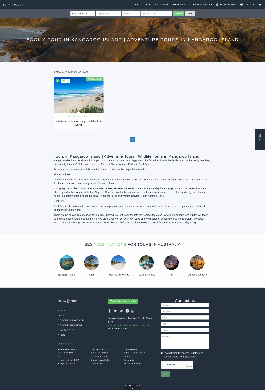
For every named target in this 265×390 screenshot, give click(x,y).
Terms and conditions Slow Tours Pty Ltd (126, 318)
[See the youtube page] (132, 312)
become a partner (71, 320)
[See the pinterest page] (121, 312)
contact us (66, 330)
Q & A (61, 315)
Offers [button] (138, 4)
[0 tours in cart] (259, 4)
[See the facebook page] (110, 312)
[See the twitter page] (115, 312)
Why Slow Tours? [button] (201, 4)
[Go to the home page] (12, 4)
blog (61, 335)
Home (61, 310)
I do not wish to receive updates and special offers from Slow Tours (183, 355)
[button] (241, 4)
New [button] (148, 4)
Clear (190, 13)
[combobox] (82, 13)
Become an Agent (70, 325)
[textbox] (72, 14)
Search (179, 13)
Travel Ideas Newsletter (123, 301)
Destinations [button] (162, 4)
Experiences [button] (180, 4)
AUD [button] (250, 4)
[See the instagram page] (127, 312)
